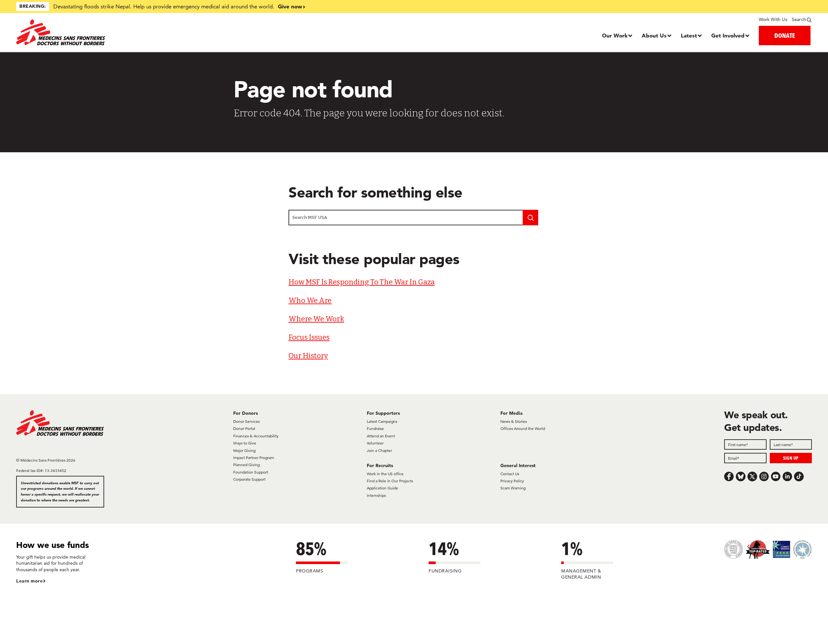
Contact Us (509, 473)
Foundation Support (250, 472)
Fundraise (375, 428)
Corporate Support (249, 479)
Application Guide (382, 488)
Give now (290, 6)
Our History (308, 355)
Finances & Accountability (255, 435)
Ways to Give (244, 443)
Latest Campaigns (382, 421)
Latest (689, 35)
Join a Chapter (379, 450)
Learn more (29, 581)
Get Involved (728, 35)
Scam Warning (513, 488)
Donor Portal (244, 428)
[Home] (115, 32)
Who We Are (310, 300)
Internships (376, 495)
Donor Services (246, 421)
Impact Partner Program (253, 457)
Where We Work (316, 319)
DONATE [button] (784, 35)
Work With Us (773, 19)
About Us (654, 35)
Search (799, 19)
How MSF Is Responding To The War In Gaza (362, 282)
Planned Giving (246, 464)
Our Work (614, 35)
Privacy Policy (512, 480)
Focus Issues (309, 337)
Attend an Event (381, 435)
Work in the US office (385, 473)
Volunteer (375, 443)
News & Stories (513, 421)
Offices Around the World (522, 428)
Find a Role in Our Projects (390, 480)
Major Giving (244, 450)
